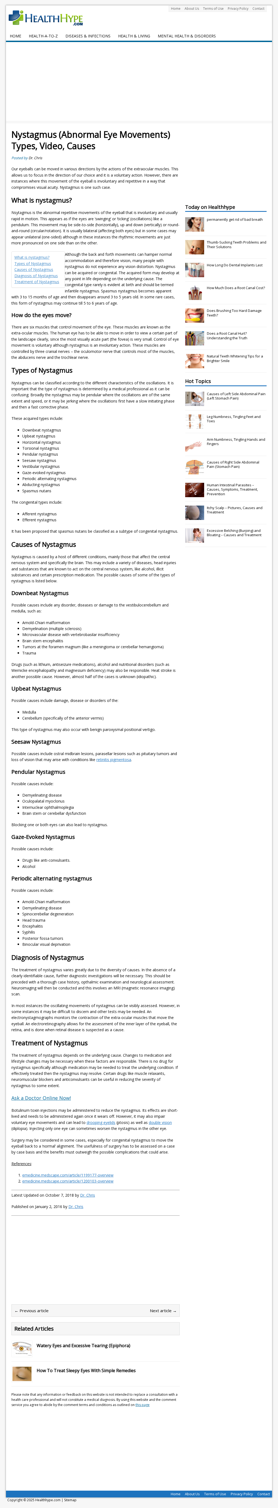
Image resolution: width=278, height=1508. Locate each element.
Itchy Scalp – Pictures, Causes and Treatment (235, 510)
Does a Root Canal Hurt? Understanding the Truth (227, 335)
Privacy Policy (238, 8)
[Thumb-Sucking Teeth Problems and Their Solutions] (194, 251)
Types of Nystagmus (32, 263)
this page (142, 1404)
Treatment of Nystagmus (36, 281)
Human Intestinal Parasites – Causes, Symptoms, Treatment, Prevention (232, 490)
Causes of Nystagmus (33, 269)
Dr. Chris (35, 157)
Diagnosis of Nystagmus (36, 275)
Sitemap (70, 1500)
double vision (160, 1122)
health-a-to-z (43, 36)
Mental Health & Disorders (187, 36)
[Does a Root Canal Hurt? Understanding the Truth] (194, 342)
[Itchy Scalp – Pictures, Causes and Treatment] (194, 517)
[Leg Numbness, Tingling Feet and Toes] (194, 425)
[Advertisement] (139, 83)
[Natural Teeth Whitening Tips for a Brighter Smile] (194, 365)
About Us (192, 8)
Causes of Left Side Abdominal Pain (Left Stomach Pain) (236, 396)
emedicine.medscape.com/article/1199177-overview (67, 1175)
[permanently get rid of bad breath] (194, 228)
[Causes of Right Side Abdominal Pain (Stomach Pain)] (194, 471)
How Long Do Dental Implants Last (235, 265)
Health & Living (134, 36)
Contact (258, 8)
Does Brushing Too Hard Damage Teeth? (234, 313)
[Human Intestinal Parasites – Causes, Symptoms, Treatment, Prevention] (194, 494)
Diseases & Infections (87, 36)
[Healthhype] (49, 17)
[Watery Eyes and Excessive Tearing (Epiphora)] (21, 1353)
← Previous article (31, 1310)
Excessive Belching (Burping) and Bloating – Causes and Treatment (234, 533)
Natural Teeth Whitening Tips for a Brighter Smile (235, 358)
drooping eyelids (101, 1122)
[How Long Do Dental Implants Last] (194, 274)
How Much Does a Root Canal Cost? (236, 287)
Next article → (163, 1310)
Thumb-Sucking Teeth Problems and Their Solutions (236, 244)
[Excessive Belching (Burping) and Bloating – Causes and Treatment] (194, 539)
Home (176, 8)
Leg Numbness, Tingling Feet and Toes (234, 419)
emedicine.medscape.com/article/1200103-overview (67, 1181)
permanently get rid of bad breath (235, 219)
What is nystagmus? (31, 257)
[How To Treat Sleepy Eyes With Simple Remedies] (21, 1377)
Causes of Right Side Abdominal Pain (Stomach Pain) (233, 464)
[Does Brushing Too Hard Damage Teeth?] (194, 319)
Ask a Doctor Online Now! (41, 1098)
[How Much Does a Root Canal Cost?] (194, 297)
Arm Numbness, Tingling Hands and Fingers (236, 441)
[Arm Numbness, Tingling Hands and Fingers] (194, 448)
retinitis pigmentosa (113, 759)
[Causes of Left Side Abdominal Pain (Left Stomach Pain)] (194, 403)
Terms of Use (213, 8)
